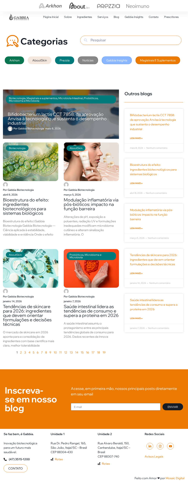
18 (98, 352)
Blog (116, 17)
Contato (154, 17)
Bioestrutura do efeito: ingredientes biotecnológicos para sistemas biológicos (26, 206)
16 (87, 352)
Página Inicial (51, 17)
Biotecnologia (17, 148)
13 (71, 352)
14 (76, 352)
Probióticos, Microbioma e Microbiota (85, 256)
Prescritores (171, 17)
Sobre (68, 17)
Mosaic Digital (175, 478)
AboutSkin (76, 148)
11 (60, 352)
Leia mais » (136, 138)
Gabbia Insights (134, 17)
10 (55, 352)
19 (104, 352)
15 (82, 352)
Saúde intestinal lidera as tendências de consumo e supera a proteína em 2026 (91, 311)
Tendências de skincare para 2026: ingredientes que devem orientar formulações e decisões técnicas (27, 315)
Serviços (102, 17)
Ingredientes (84, 17)
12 (65, 352)
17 (93, 352)
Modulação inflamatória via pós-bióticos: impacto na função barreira (91, 204)
